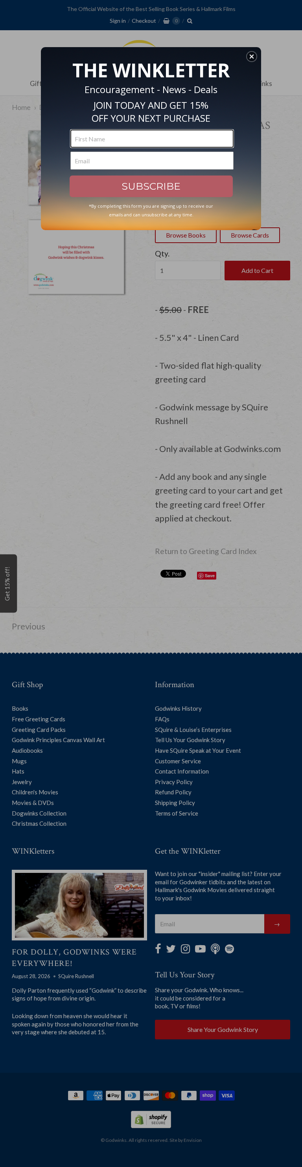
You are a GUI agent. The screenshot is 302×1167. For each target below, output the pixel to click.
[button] (251, 56)
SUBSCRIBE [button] (151, 186)
